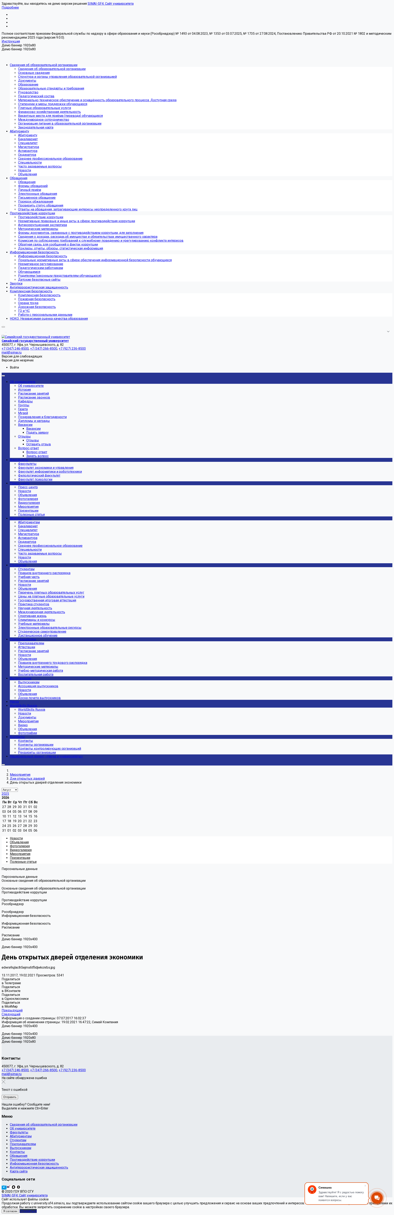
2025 (5, 794)
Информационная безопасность (34, 1164)
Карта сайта (18, 1171)
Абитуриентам (21, 1136)
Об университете (23, 1128)
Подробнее (10, 7)
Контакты (17, 1152)
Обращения (18, 1156)
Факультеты (19, 1132)
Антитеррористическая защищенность (39, 1167)
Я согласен (10, 1211)
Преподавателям (23, 1144)
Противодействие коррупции (32, 1160)
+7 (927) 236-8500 (72, 1070)
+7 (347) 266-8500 (43, 1070)
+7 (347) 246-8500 (15, 1070)
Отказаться (28, 1211)
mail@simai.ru (12, 1074)
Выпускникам (20, 1148)
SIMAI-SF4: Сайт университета (111, 4)
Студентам (18, 1140)
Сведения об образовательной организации (43, 1124)
